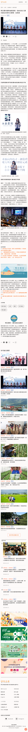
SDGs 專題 (16, 694)
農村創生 (4, 306)
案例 (12, 413)
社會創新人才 (4, 707)
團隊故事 (3, 692)
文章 (5, 7)
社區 (10, 306)
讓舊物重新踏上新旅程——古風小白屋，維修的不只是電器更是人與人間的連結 (14, 581)
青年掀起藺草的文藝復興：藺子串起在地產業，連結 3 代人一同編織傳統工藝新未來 (14, 438)
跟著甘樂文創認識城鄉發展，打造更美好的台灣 (13, 528)
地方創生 (21, 306)
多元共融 (8, 435)
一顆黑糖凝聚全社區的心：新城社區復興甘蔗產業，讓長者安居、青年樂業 (13, 461)
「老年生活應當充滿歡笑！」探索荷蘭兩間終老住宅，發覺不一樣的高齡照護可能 (14, 570)
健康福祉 (5, 567)
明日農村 (4, 310)
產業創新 (11, 567)
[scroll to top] (25, 729)
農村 (15, 306)
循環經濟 (11, 579)
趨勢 (8, 15)
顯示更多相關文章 (14, 535)
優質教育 (3, 526)
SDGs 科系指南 (4, 709)
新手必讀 (16, 692)
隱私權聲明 (14, 724)
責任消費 (5, 590)
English (3, 697)
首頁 (2, 7)
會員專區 (21, 2)
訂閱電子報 (16, 707)
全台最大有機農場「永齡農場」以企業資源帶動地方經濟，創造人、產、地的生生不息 (14, 484)
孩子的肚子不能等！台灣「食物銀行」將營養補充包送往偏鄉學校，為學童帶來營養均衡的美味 (14, 602)
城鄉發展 (15, 7)
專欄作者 (3, 694)
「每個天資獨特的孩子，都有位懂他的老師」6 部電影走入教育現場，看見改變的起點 (14, 559)
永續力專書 (16, 697)
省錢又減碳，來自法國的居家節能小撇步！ (14, 592)
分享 (1, 36)
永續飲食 (9, 7)
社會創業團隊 (4, 704)
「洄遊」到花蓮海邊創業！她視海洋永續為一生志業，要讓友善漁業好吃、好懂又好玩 (14, 415)
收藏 (13, 36)
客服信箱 (16, 704)
